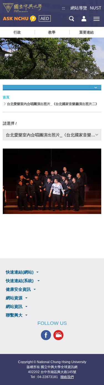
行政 (17, 32)
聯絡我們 (67, 377)
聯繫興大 (14, 315)
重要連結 (86, 32)
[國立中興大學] (22, 8)
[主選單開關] (96, 19)
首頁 (6, 97)
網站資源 (14, 297)
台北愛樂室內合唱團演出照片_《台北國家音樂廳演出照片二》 (53, 134)
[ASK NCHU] (19, 19)
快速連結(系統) (20, 280)
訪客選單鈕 (84, 19)
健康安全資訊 (18, 289)
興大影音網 (58, 335)
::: (63, 8)
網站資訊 (14, 306)
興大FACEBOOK (46, 335)
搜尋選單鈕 (71, 19)
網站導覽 (78, 8)
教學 (51, 32)
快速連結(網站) (20, 272)
